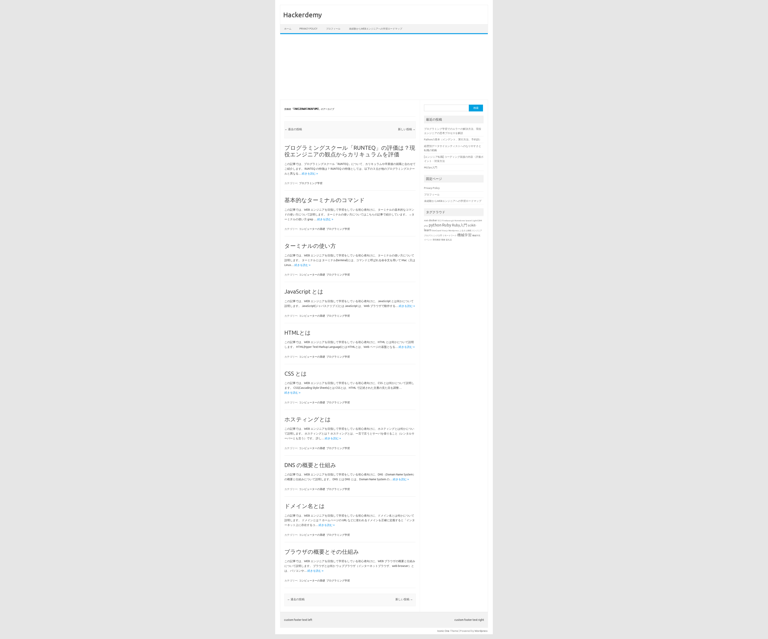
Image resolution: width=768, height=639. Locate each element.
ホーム (287, 28)
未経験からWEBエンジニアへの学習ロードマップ (375, 28)
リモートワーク (450, 235)
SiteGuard (436, 230)
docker (433, 220)
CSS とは (295, 373)
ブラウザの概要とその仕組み (321, 552)
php (426, 226)
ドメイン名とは (304, 506)
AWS (426, 220)
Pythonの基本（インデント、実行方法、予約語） (453, 139)
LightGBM (477, 220)
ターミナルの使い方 (310, 246)
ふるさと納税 (465, 230)
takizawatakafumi (306, 108)
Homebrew (459, 220)
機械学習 (464, 235)
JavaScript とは (303, 291)
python (435, 225)
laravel (469, 220)
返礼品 (449, 240)
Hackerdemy (302, 14)
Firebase (446, 220)
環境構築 (437, 240)
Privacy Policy (308, 28)
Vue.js (445, 230)
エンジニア (477, 230)
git (452, 220)
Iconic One (443, 630)
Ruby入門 (459, 225)
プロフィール (333, 28)
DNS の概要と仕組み (310, 465)
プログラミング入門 (433, 235)
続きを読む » (310, 173)
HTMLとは (297, 332)
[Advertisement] (384, 67)
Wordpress (453, 230)
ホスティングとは (307, 419)
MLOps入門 (430, 167)
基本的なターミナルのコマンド (324, 200)
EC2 (440, 220)
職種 (443, 240)
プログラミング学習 (310, 183)
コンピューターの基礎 (312, 228)
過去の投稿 (293, 129)
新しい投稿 (406, 129)
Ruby (446, 225)
